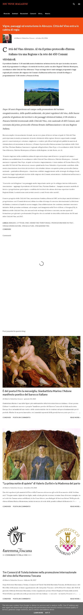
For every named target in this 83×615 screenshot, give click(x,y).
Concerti (33, 13)
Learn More (38, 613)
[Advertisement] (41, 308)
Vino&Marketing (42, 226)
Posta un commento (21, 417)
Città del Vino (23, 223)
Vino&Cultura (28, 226)
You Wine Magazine (15, 4)
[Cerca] (74, 4)
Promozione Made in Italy (62, 223)
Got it (47, 613)
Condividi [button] (7, 229)
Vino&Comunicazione (12, 226)
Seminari (15, 13)
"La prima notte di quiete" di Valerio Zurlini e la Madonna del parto (41, 483)
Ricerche (7, 13)
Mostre (47, 13)
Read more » (75, 417)
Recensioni (24, 13)
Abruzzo (12, 223)
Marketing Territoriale (40, 223)
